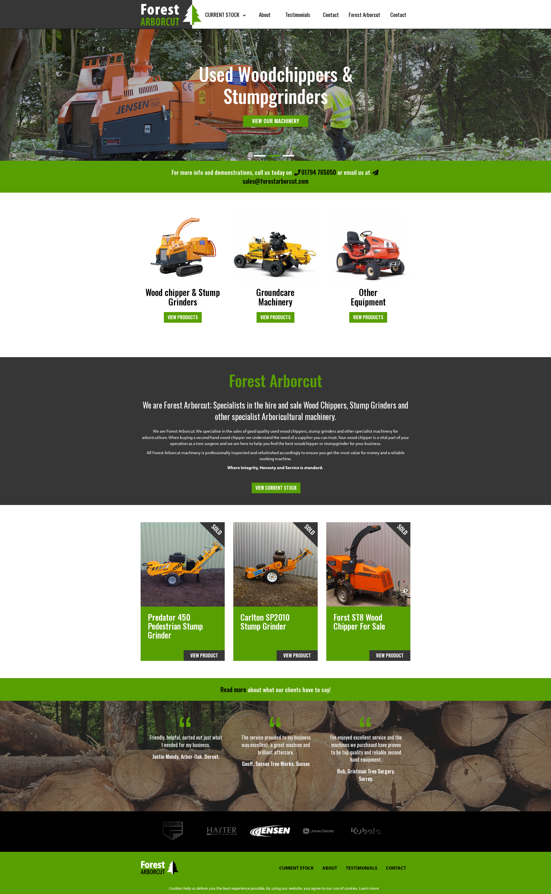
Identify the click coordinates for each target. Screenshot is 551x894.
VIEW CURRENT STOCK (276, 487)
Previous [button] (146, 832)
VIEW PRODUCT (204, 655)
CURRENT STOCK (296, 868)
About (329, 868)
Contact (396, 868)
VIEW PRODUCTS (183, 317)
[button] (226, 14)
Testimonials (361, 868)
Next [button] (405, 832)
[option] (186, 745)
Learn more (369, 888)
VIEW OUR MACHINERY (275, 110)
